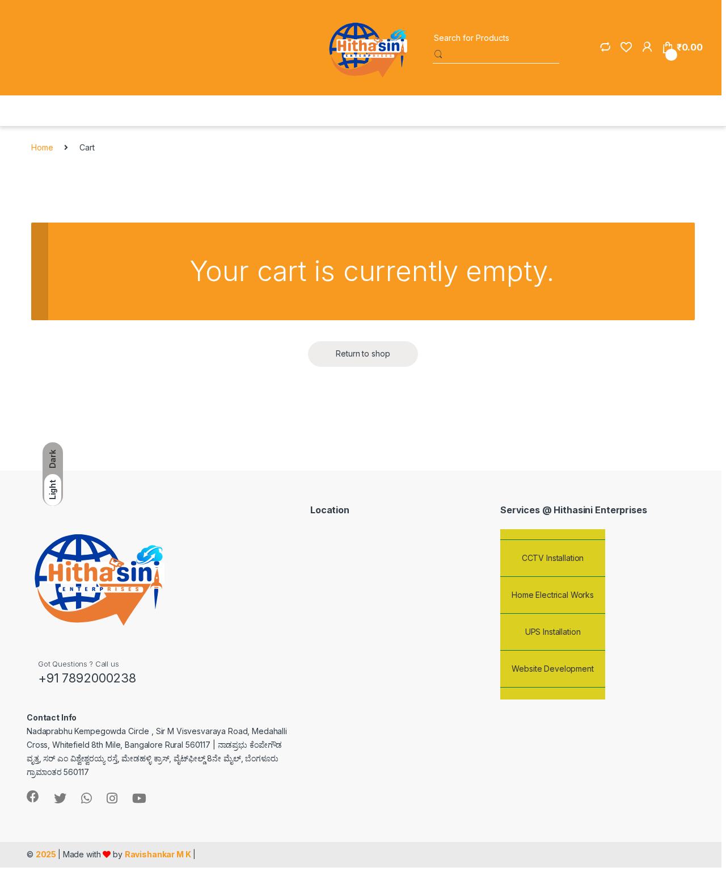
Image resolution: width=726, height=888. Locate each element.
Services (86, 47)
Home (40, 47)
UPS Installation (553, 628)
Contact (139, 47)
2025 (47, 854)
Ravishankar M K (158, 854)
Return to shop (363, 353)
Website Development (552, 665)
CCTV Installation (553, 554)
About (60, 47)
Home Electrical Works (553, 591)
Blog (118, 47)
